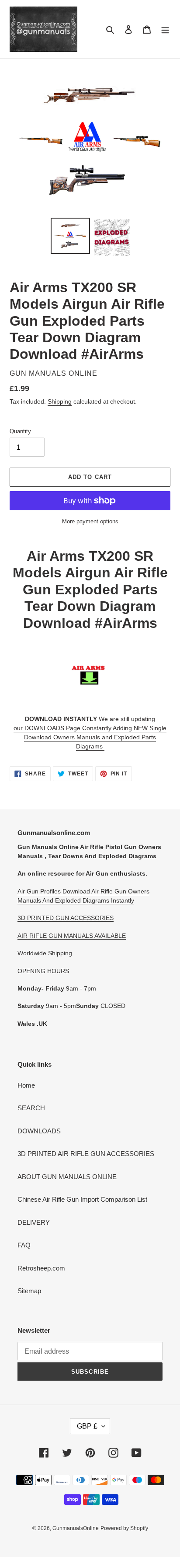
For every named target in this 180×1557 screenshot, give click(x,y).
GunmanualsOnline (75, 1528)
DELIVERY (33, 1222)
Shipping (60, 401)
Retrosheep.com (41, 1268)
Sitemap (29, 1290)
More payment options (90, 521)
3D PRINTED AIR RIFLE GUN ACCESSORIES (85, 1153)
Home (26, 1085)
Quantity (20, 431)
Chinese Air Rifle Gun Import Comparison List (82, 1199)
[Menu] (165, 29)
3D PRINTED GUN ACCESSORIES (65, 917)
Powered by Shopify (124, 1528)
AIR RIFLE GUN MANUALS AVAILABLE (71, 935)
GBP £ (87, 1426)
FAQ (24, 1245)
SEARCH (31, 1108)
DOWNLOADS (39, 1131)
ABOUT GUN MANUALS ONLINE (67, 1176)
